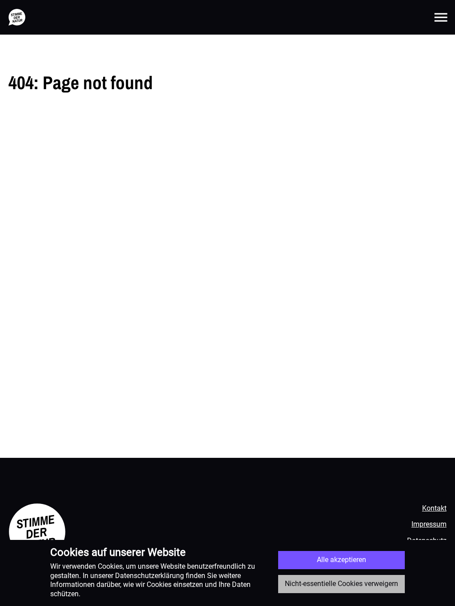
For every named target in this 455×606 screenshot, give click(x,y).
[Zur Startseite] (16, 17)
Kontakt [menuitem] (434, 508)
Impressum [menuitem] (429, 524)
